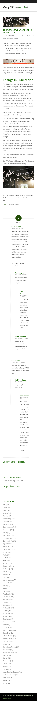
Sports (5, 658)
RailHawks (6, 677)
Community (25, 36)
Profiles (5, 591)
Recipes (5, 563)
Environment (7, 549)
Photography (7, 519)
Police (5, 625)
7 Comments (15, 36)
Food (4, 560)
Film (4, 510)
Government (7, 622)
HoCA (5, 532)
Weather (5, 602)
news (17, 204)
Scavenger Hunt (8, 652)
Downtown (6, 530)
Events (5, 552)
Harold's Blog (7, 638)
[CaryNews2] (16, 22)
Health (5, 572)
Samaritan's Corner (9, 647)
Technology (6, 535)
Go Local (6, 569)
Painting (5, 516)
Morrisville (6, 613)
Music (5, 513)
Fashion (5, 558)
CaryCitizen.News (11, 486)
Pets (4, 588)
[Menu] (31, 7)
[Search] (26, 7)
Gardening (6, 566)
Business (6, 524)
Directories (6, 605)
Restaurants (7, 599)
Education (6, 546)
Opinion (5, 627)
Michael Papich (13, 38)
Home (5, 577)
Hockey (5, 669)
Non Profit (6, 583)
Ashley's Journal (8, 630)
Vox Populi (6, 650)
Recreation (6, 597)
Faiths (5, 555)
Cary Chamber (8, 527)
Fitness (5, 666)
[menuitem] (26, 7)
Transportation (7, 538)
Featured (31, 36)
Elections (6, 619)
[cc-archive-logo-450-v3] (15, 7)
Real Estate (7, 594)
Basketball (6, 661)
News (4, 38)
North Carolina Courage (11, 672)
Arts (4, 505)
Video (5, 683)
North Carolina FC (9, 675)
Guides (5, 611)
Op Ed (5, 644)
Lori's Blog (6, 641)
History (5, 574)
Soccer (5, 680)
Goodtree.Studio (7, 698)
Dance (5, 507)
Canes (5, 664)
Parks (5, 585)
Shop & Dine (7, 655)
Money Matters (8, 580)
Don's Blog (6, 633)
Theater (5, 521)
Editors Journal (8, 636)
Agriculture (6, 544)
